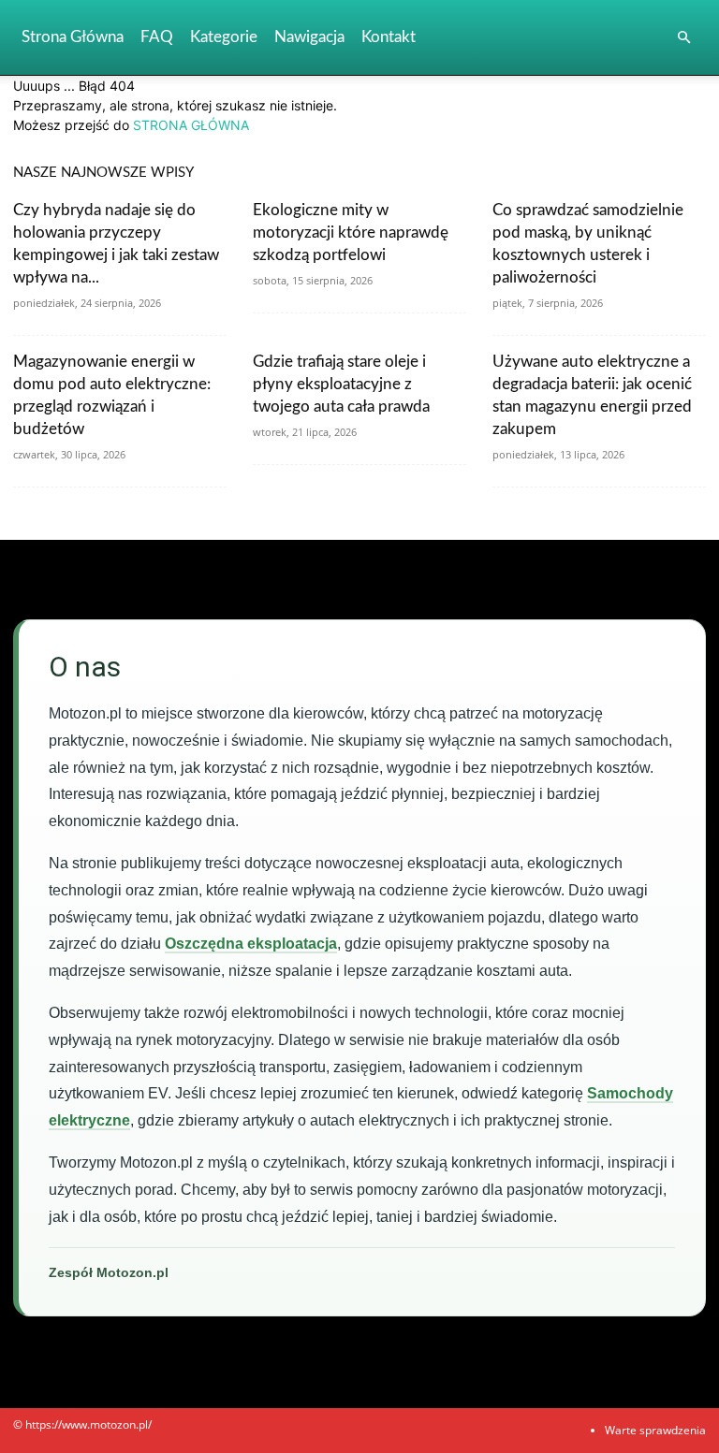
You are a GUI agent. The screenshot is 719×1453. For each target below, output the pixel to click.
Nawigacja (309, 37)
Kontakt (388, 37)
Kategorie (223, 37)
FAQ (156, 37)
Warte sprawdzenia (655, 1430)
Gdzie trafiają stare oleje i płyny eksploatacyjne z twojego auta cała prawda (341, 384)
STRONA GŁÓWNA (191, 125)
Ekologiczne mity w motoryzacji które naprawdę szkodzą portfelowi (350, 232)
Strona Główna (73, 37)
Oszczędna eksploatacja (251, 944)
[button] (683, 38)
